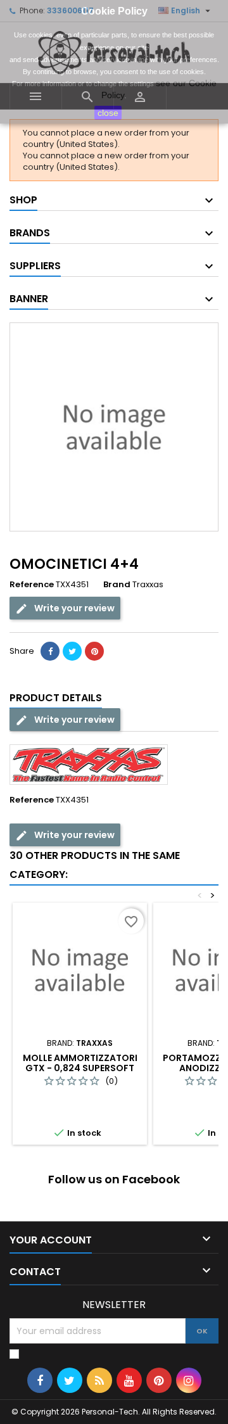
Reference (32, 584)
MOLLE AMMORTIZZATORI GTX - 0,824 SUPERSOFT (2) (80, 1068)
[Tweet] (72, 651)
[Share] (50, 651)
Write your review (73, 608)
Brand (116, 584)
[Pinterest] (94, 651)
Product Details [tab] (56, 697)
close (108, 113)
